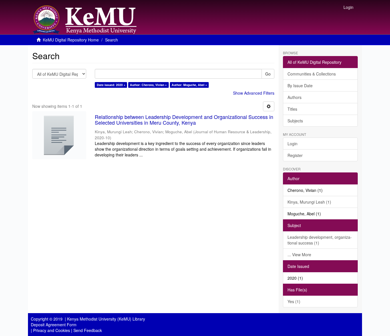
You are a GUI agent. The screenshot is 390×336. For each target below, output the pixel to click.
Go (268, 74)
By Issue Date (300, 85)
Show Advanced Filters (253, 93)
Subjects (295, 121)
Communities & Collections (312, 74)
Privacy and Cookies (51, 330)
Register (295, 155)
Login (292, 143)
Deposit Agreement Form (54, 324)
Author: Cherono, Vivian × (148, 85)
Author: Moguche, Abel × (189, 85)
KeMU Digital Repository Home (71, 40)
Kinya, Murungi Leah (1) (309, 202)
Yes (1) (294, 301)
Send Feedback (87, 330)
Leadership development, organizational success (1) (320, 240)
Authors (294, 97)
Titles (292, 109)
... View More (299, 254)
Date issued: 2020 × (111, 85)
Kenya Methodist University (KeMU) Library (106, 319)
